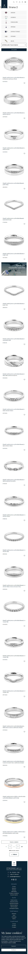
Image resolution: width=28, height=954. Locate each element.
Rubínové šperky (14, 905)
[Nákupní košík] (22, 2)
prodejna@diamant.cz (15, 876)
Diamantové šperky (14, 903)
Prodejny (14, 927)
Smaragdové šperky (14, 908)
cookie (14, 942)
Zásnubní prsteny (14, 901)
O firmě (14, 923)
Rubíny (14, 918)
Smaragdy (14, 917)
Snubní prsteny (14, 900)
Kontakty (14, 925)
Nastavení (13, 946)
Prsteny (14, 886)
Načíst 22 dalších (14, 842)
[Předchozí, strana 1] (10, 846)
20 (22, 846)
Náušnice (14, 888)
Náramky (14, 889)
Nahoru (15, 854)
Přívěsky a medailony (14, 893)
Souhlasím (13, 949)
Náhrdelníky (14, 891)
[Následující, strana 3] (18, 846)
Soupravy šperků (14, 894)
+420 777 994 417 (14, 874)
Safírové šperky (14, 906)
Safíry (14, 915)
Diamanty (14, 913)
